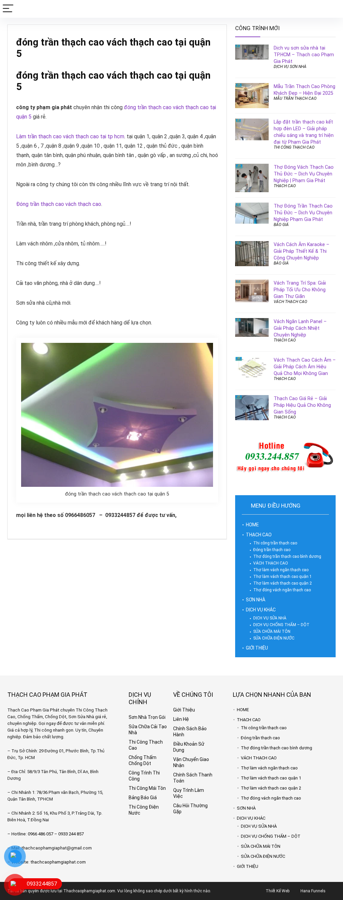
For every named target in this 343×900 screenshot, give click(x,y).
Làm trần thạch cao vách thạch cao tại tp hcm (70, 136)
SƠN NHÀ (255, 599)
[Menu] (8, 9)
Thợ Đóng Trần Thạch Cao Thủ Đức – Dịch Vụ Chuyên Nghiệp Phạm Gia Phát (303, 212)
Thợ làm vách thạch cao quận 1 (282, 576)
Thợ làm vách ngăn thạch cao (280, 570)
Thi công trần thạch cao (275, 543)
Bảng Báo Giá (143, 797)
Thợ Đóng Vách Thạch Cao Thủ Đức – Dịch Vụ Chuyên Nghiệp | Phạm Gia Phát (304, 173)
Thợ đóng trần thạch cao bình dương (287, 556)
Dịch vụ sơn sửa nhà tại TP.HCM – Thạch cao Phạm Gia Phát (304, 54)
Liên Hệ (181, 719)
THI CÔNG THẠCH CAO (294, 147)
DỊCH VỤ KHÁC (261, 609)
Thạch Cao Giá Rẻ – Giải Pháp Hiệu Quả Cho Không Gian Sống (302, 405)
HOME (252, 524)
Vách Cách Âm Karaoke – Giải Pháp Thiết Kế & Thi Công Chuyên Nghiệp (301, 251)
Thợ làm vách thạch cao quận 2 (282, 583)
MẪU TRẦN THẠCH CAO (295, 98)
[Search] (333, 9)
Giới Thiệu (184, 709)
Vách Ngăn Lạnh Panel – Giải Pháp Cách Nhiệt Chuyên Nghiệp (300, 328)
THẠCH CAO (285, 185)
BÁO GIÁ (281, 224)
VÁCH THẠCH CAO (290, 301)
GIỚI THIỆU (257, 648)
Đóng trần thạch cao (271, 549)
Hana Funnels (313, 891)
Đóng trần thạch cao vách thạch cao (58, 204)
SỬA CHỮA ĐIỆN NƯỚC (273, 638)
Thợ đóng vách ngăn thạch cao (282, 590)
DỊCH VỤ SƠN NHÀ (290, 66)
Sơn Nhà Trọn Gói (147, 717)
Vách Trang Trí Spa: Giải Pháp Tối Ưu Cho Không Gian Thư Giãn (300, 289)
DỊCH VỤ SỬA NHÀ (269, 618)
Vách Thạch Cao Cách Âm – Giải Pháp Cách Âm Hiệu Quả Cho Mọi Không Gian (305, 366)
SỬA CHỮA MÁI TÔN (271, 631)
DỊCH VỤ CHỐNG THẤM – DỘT (281, 624)
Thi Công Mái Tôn (147, 788)
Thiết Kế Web (277, 891)
